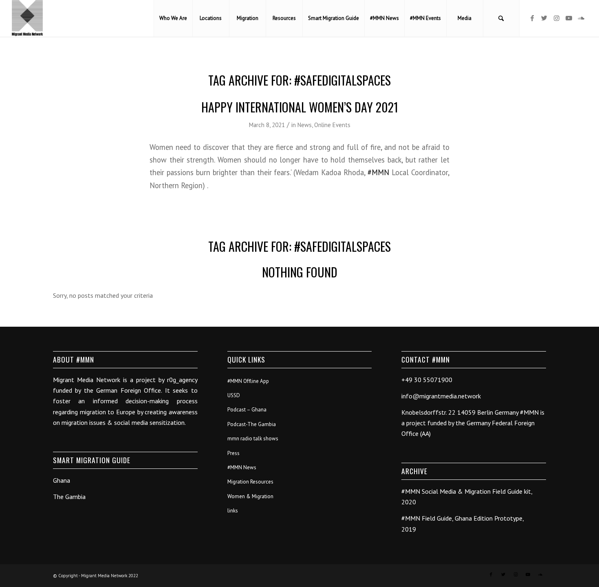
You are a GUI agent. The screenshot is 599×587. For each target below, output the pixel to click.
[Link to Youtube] (569, 18)
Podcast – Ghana (246, 409)
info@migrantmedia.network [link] (441, 396)
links (232, 510)
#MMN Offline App (248, 381)
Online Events (332, 125)
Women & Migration (250, 496)
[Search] (501, 18)
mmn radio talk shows (252, 438)
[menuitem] (173, 18)
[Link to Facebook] (532, 18)
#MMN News (241, 467)
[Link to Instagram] (557, 18)
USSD (233, 395)
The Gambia (69, 496)
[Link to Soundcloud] (581, 18)
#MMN (378, 172)
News (304, 125)
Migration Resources (250, 481)
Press (233, 453)
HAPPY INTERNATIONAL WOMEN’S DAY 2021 (299, 107)
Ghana (61, 480)
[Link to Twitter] (544, 18)
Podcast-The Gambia (251, 424)
